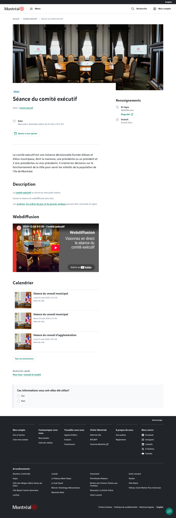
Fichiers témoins (105, 507)
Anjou (15, 478)
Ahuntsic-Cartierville (21, 474)
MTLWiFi (93, 440)
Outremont (94, 474)
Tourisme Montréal (98, 444)
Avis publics (121, 435)
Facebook (149, 435)
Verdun (132, 478)
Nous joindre (44, 438)
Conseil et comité (32, 374)
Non (23, 401)
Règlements (121, 440)
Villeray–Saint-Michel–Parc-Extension (145, 488)
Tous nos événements (24, 359)
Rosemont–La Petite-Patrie (101, 490)
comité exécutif (23, 193)
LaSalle (54, 474)
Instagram (149, 440)
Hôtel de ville (95, 435)
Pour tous (18, 374)
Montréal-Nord (57, 492)
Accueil (16, 19)
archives (21, 204)
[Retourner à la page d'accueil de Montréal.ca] (14, 8)
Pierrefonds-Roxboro (99, 478)
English (168, 2)
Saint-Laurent (96, 495)
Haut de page (157, 420)
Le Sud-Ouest (57, 483)
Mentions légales (147, 507)
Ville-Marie (133, 483)
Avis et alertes (19, 435)
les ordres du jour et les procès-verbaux (46, 204)
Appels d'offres (70, 435)
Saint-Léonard (135, 474)
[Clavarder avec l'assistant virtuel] (169, 511)
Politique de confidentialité (125, 507)
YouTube (148, 454)
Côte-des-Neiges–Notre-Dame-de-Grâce (28, 484)
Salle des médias (46, 443)
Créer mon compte (20, 440)
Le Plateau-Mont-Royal (61, 478)
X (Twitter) (149, 449)
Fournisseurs (69, 444)
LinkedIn (149, 444)
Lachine (16, 495)
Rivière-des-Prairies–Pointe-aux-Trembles (104, 484)
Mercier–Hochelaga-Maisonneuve (65, 488)
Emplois (67, 440)
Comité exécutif (30, 19)
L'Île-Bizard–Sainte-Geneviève (25, 490)
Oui (23, 396)
